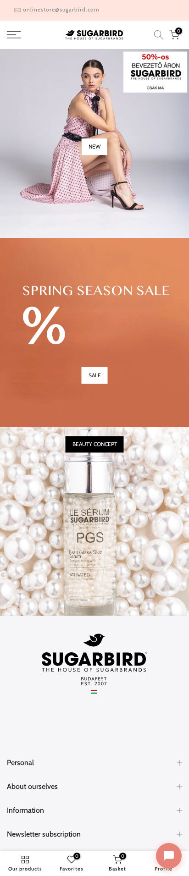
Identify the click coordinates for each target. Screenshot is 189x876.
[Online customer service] (169, 856)
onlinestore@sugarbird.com (61, 9)
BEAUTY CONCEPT (94, 444)
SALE (95, 375)
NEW (94, 146)
